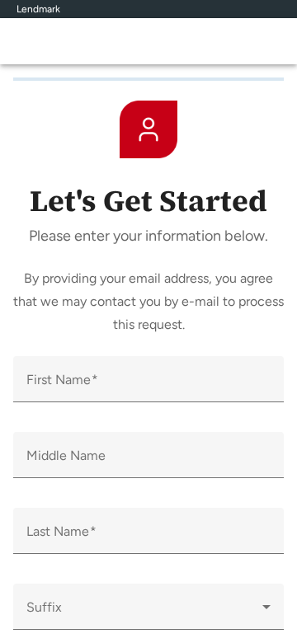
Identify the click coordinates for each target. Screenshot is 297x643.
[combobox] (148, 613)
